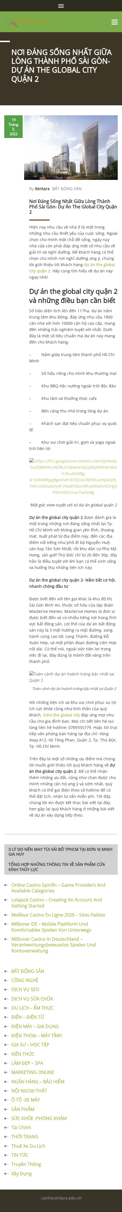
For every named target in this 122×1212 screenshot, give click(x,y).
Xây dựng (21, 1173)
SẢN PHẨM (22, 1109)
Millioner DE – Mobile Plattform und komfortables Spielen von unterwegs (51, 927)
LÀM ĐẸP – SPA (27, 1063)
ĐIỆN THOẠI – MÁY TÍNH (36, 1035)
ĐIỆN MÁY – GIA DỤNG (35, 1026)
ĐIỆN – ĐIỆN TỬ (27, 1017)
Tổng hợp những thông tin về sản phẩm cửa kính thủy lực (57, 867)
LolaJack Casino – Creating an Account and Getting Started (56, 903)
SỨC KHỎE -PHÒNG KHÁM (39, 1118)
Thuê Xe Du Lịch (28, 1146)
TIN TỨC (19, 1155)
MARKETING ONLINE (32, 1072)
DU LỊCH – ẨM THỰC (32, 1008)
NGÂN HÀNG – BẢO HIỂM (37, 1082)
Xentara (42, 188)
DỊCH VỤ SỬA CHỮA (32, 999)
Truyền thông (26, 1164)
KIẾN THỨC (23, 1054)
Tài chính (21, 1127)
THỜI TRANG (24, 1136)
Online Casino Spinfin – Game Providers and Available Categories (58, 888)
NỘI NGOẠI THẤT (29, 1091)
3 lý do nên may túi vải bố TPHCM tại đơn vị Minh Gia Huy (60, 852)
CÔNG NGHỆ (24, 980)
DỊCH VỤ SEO (25, 989)
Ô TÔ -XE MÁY (25, 1100)
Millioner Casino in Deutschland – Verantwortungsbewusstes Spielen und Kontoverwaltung (53, 945)
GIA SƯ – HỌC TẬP (30, 1045)
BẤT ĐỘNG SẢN (67, 188)
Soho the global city (61, 715)
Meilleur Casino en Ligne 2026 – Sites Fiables (58, 915)
